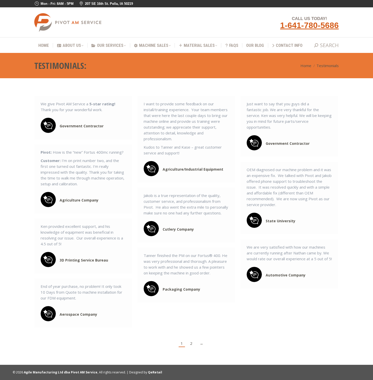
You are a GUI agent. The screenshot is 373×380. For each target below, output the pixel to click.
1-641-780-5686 (309, 25)
